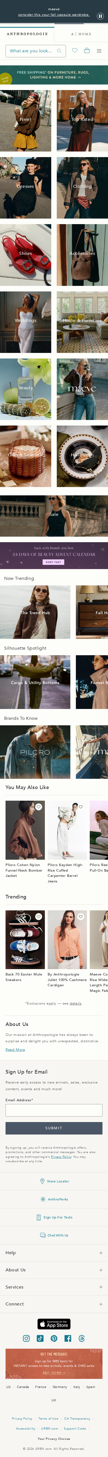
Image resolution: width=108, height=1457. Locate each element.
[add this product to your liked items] (38, 807)
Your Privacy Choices (54, 1439)
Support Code (75, 1428)
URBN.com (49, 1428)
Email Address (18, 1100)
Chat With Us (58, 1235)
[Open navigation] (99, 51)
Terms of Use (48, 1418)
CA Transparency (77, 1418)
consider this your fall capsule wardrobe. (54, 14)
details (75, 1003)
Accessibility (25, 1428)
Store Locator (58, 1181)
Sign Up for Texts (57, 1217)
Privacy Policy (61, 1157)
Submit (53, 1128)
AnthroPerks (58, 1199)
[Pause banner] (100, 16)
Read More (15, 1050)
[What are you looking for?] (59, 51)
